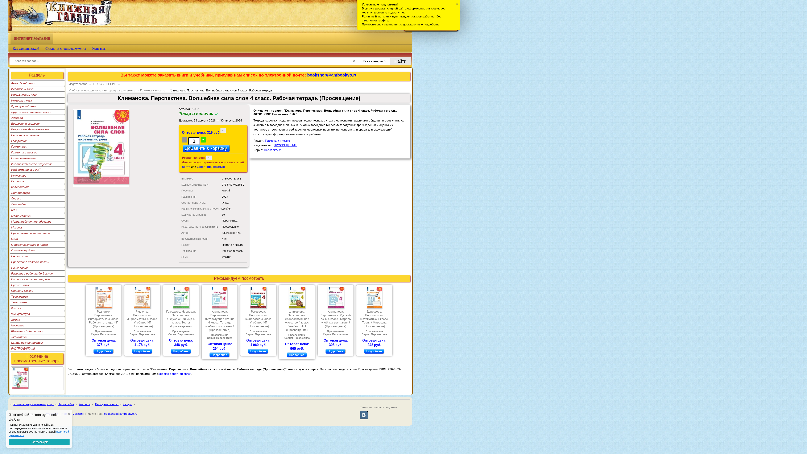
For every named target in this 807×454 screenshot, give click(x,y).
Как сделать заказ (107, 404)
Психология (19, 267)
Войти (186, 166)
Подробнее (103, 351)
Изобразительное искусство (32, 164)
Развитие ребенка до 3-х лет (32, 273)
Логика (16, 198)
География (18, 141)
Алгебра (17, 117)
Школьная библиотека (27, 331)
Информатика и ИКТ (26, 169)
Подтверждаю (39, 441)
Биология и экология (25, 123)
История (17, 181)
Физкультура (20, 313)
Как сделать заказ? (26, 48)
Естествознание (23, 158)
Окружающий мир (23, 250)
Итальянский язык (24, 94)
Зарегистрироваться (211, 166)
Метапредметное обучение (31, 221)
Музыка (16, 227)
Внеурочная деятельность (30, 129)
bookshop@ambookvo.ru (332, 75)
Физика (16, 308)
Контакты (99, 48)
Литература (20, 192)
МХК (14, 210)
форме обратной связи (175, 373)
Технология (19, 302)
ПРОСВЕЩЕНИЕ (104, 84)
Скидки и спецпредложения (65, 48)
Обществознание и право (29, 244)
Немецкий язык (22, 100)
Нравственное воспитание (30, 233)
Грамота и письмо (24, 152)
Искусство (18, 175)
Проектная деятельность (30, 262)
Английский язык (23, 83)
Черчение (17, 325)
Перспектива (273, 150)
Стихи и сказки (22, 290)
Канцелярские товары (27, 342)
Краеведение (20, 187)
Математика (21, 216)
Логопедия (18, 204)
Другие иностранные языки (31, 112)
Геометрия (19, 146)
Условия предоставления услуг (33, 404)
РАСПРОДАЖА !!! (23, 348)
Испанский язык (22, 89)
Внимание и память (25, 135)
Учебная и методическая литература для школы (102, 90)
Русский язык (20, 285)
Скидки (127, 404)
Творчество (19, 296)
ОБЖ (14, 238)
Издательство (78, 84)
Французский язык (24, 106)
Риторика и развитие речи (30, 279)
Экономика (19, 337)
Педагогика (19, 256)
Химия (15, 319)
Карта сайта (66, 404)
